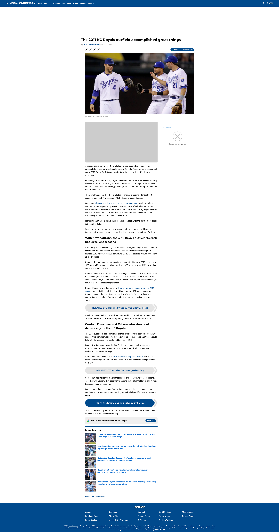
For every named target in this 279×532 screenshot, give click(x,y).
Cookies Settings (166, 520)
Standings (66, 3)
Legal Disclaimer (92, 520)
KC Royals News (98, 497)
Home (87, 497)
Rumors (47, 3)
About (88, 512)
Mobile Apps (187, 512)
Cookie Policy (188, 516)
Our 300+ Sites (165, 512)
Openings (113, 512)
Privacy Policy (144, 516)
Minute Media (73, 526)
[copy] (98, 49)
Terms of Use (164, 516)
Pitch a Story (114, 516)
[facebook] (263, 3)
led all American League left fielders (127, 356)
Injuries (83, 3)
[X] (268, 3)
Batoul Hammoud (92, 44)
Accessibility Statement (119, 520)
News (40, 3)
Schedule (56, 3)
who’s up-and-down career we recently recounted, (116, 203)
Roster (75, 3)
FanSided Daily (91, 516)
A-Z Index (142, 520)
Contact (141, 512)
